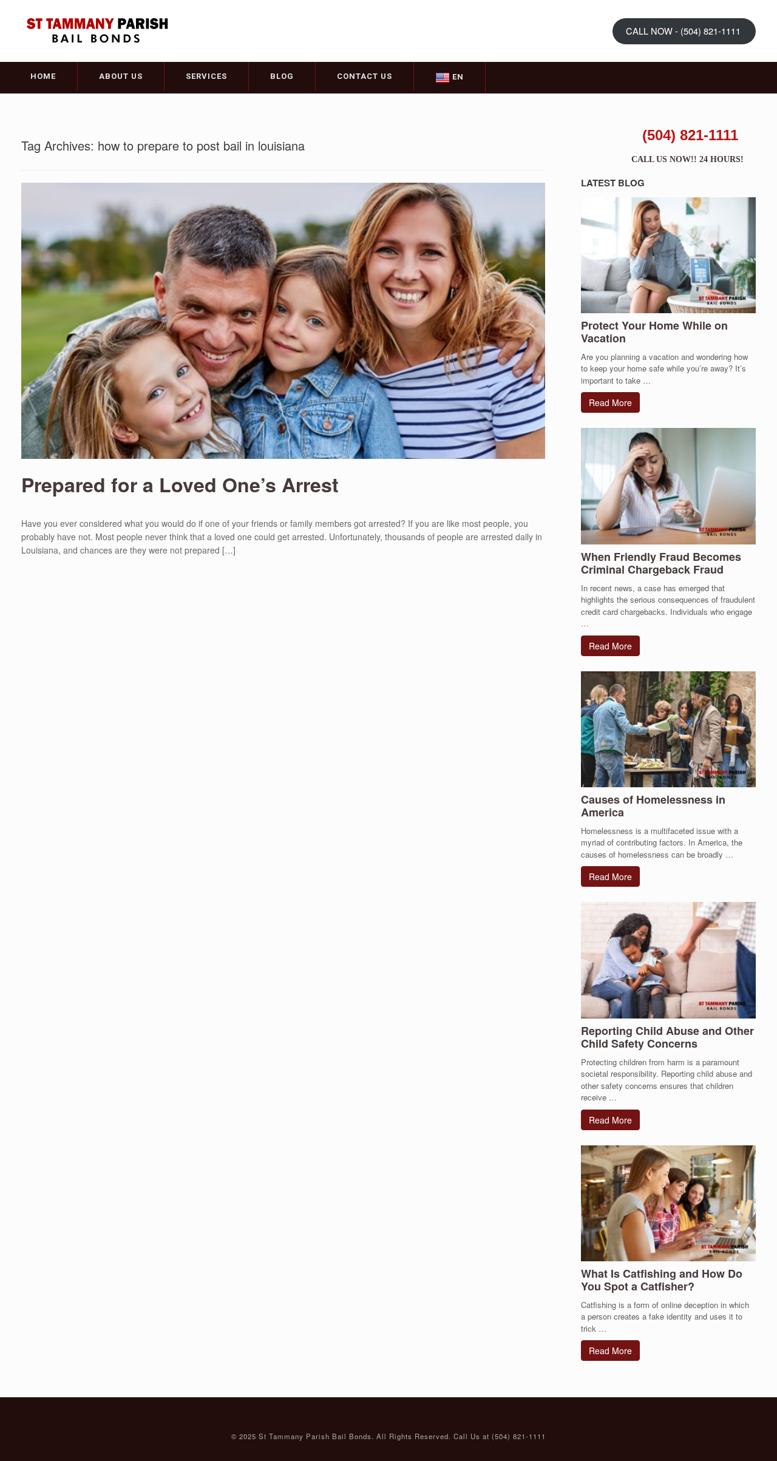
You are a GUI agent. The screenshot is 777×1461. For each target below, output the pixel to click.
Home (43, 76)
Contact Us (364, 76)
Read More (610, 402)
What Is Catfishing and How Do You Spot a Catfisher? (661, 1280)
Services (206, 76)
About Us (121, 76)
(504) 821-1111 (690, 135)
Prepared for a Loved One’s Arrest (180, 484)
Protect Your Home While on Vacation (654, 331)
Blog (282, 76)
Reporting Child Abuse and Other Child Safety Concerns (667, 1037)
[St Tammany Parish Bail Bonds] (97, 30)
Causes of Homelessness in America (653, 806)
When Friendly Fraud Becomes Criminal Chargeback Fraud (661, 563)
